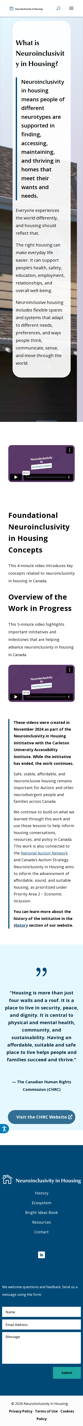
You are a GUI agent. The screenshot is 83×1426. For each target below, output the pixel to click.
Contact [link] (41, 1231)
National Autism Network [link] (44, 853)
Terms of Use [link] (46, 1411)
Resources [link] (41, 1222)
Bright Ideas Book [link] (41, 1212)
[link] (26, 8)
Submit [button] (67, 1373)
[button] (71, 11)
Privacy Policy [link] (20, 1411)
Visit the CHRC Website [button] (41, 1117)
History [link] (21, 925)
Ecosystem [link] (41, 1202)
